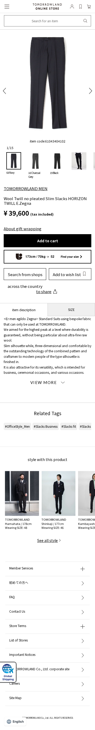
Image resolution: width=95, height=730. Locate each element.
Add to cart (47, 240)
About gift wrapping (22, 228)
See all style (47, 540)
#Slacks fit (68, 426)
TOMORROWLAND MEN (26, 188)
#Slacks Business (46, 426)
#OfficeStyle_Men (17, 426)
